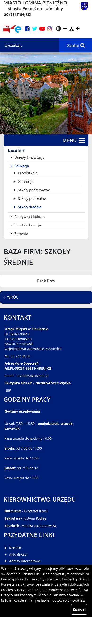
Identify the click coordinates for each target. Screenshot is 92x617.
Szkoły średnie (29, 206)
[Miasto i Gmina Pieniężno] (84, 8)
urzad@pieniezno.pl (32, 375)
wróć (12, 297)
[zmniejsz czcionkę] (65, 29)
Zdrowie (20, 233)
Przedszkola (27, 173)
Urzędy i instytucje (28, 157)
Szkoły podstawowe (33, 190)
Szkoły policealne (31, 198)
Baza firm (16, 150)
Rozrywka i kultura (29, 216)
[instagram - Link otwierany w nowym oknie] (49, 29)
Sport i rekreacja (27, 225)
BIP (8, 390)
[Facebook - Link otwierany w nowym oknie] (27, 29)
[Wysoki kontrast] (58, 28)
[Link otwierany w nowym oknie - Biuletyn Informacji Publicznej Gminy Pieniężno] (6, 29)
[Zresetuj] (71, 29)
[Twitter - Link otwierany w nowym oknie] (34, 29)
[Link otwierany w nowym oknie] (16, 29)
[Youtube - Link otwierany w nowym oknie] (42, 29)
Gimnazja (25, 181)
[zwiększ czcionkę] (77, 29)
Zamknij (79, 609)
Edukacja (21, 165)
